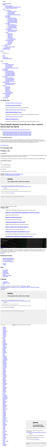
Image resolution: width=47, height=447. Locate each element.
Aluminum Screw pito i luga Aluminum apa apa (14, 173)
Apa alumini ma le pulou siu (24, 287)
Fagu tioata (10, 42)
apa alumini (7, 23)
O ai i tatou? (5, 45)
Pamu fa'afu (10, 33)
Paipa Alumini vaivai (12, 31)
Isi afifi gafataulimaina (9, 40)
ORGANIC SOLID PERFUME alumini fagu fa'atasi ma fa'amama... (22, 212)
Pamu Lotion (10, 34)
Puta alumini (7, 15)
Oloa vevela (24, 286)
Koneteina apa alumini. (34, 287)
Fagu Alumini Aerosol (12, 11)
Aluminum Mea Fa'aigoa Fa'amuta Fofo (13, 6)
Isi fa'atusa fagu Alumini (12, 22)
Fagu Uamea (7, 44)
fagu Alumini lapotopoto (12, 20)
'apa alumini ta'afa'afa (12, 26)
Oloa (4, 9)
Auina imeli (2, 289)
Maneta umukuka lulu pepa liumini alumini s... (17, 227)
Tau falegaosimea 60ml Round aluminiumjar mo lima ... (19, 236)
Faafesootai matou (6, 48)
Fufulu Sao (10, 35)
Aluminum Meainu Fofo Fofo (11, 8)
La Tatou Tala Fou (6, 47)
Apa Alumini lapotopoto (12, 25)
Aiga (4, 55)
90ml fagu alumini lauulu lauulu (13, 217)
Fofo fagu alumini (8, 5)
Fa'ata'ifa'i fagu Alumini (12, 19)
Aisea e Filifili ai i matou (10, 46)
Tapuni (6, 32)
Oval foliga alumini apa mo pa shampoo (12, 175)
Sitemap (28, 286)
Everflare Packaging (7, 3)
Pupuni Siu (10, 36)
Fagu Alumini (8, 10)
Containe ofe (10, 41)
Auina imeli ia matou (4, 145)
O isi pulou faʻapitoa (12, 39)
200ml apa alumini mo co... (12, 119)
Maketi (4, 4)
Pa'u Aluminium (8, 29)
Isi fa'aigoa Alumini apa (12, 27)
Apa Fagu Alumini (11, 12)
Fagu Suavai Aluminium (5, 287)
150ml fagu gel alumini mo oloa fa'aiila (15, 222)
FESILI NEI (2, 247)
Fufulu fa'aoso (10, 37)
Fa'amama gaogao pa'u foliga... (13, 105)
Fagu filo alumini (11, 13)
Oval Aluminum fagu (12, 18)
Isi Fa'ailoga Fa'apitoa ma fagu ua (14, 14)
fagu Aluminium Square (12, 21)
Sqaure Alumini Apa (12, 24)
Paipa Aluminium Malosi (12, 30)
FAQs (4, 283)
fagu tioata (10, 43)
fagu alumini (7, 16)
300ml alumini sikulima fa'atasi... (13, 112)
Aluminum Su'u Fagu (14, 287)
